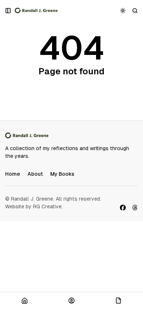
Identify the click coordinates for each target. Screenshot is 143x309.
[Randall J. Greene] (36, 11)
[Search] (135, 10)
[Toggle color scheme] (123, 10)
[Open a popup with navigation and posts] (8, 10)
